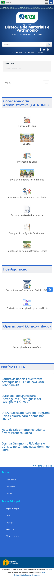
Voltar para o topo (43, 465)
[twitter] (45, 49)
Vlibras (48, 7)
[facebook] (41, 49)
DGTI (44, 572)
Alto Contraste (23, 7)
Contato (40, 52)
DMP (8, 515)
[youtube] (48, 49)
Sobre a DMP (17, 52)
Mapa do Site (37, 7)
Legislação (10, 522)
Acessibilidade (9, 7)
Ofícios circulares (12, 536)
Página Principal (12, 509)
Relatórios (10, 529)
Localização (29, 52)
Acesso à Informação (12, 69)
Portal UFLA (9, 63)
